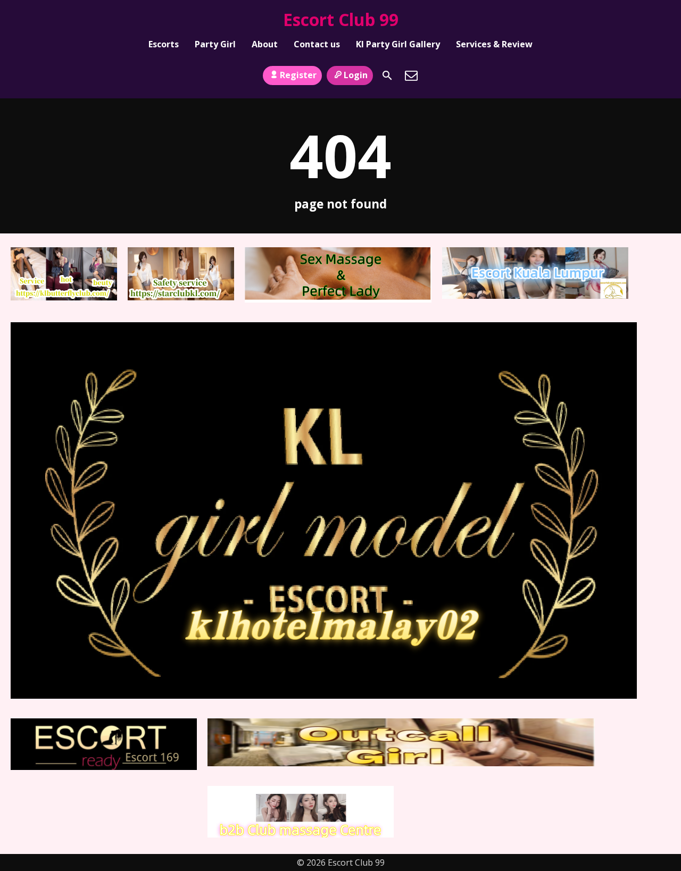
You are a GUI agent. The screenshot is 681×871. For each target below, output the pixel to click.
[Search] (387, 75)
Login (356, 75)
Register (298, 75)
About (265, 44)
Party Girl (215, 44)
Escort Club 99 (340, 19)
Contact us (317, 44)
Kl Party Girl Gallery (398, 44)
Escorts (163, 44)
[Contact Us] (411, 75)
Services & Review (494, 44)
